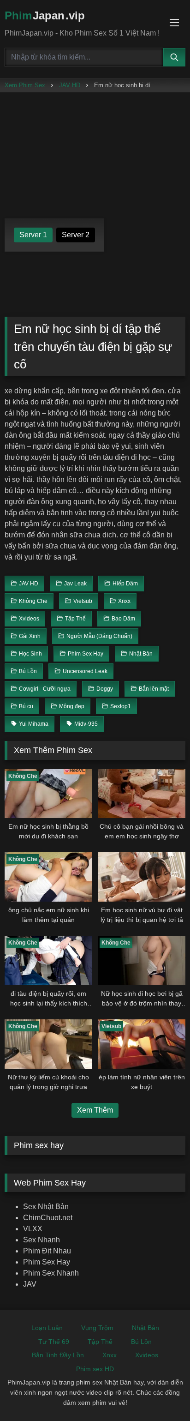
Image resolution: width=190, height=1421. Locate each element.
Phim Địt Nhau (47, 1251)
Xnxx (109, 1355)
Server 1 (33, 235)
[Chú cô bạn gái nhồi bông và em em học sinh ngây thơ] (141, 794)
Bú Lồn (141, 1341)
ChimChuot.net (47, 1218)
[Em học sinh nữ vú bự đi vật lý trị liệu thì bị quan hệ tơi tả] (141, 877)
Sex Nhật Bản (46, 1206)
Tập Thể (100, 1341)
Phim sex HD (95, 1369)
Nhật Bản (145, 1327)
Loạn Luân (47, 1327)
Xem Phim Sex (25, 85)
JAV (29, 1284)
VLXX (32, 1229)
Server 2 (75, 235)
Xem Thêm (95, 1110)
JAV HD (69, 85)
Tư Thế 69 (53, 1341)
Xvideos (146, 1355)
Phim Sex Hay (46, 1262)
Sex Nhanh (41, 1240)
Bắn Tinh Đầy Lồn (58, 1355)
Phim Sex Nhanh (51, 1273)
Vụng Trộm (97, 1327)
